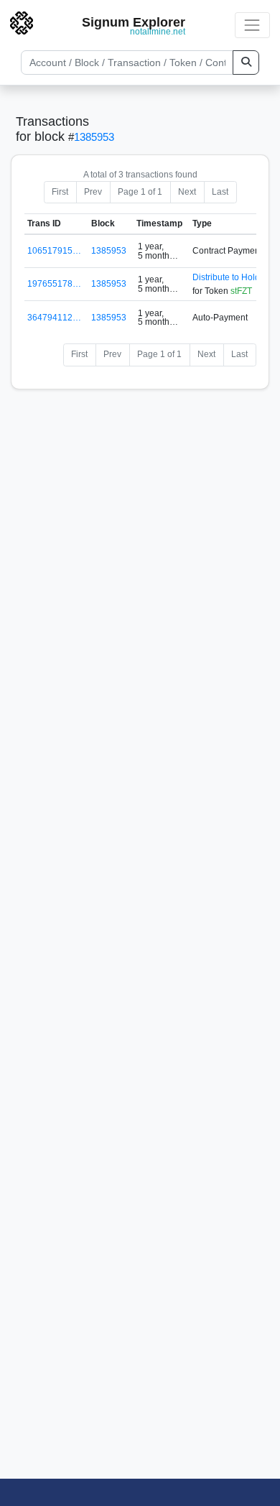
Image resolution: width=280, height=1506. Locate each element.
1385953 (94, 137)
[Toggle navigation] (252, 24)
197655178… (54, 284)
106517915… (54, 251)
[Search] (246, 62)
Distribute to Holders (232, 277)
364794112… (54, 318)
